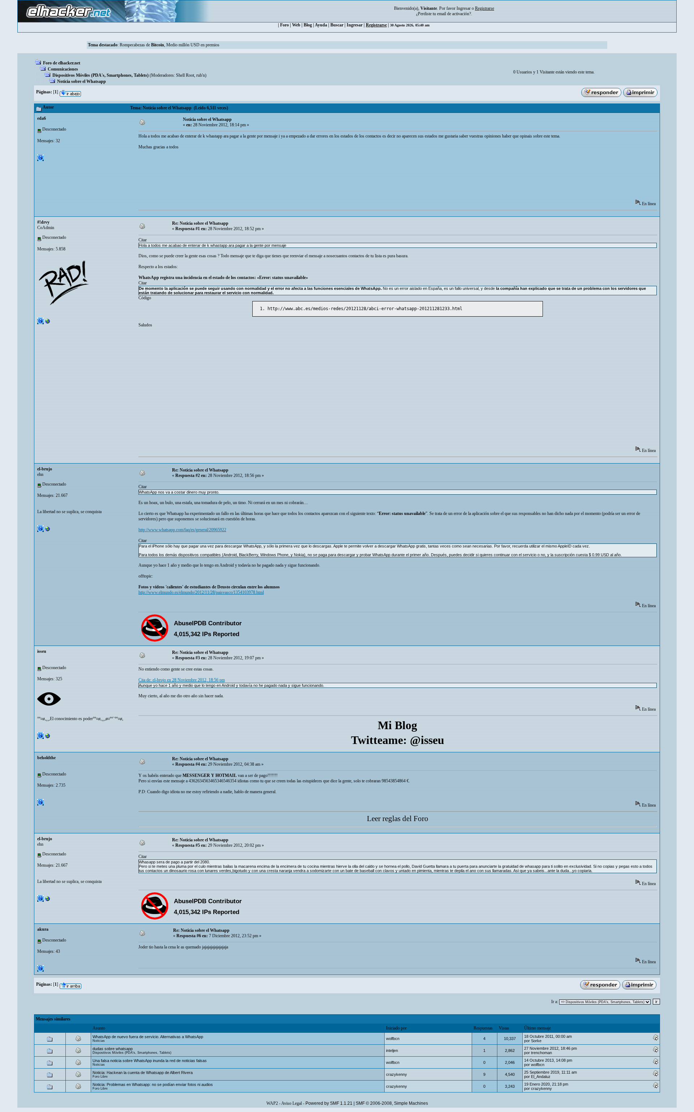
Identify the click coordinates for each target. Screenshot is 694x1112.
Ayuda (321, 25)
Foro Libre (100, 1076)
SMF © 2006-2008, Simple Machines (392, 1103)
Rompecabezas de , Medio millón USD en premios (169, 44)
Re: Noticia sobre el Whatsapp (200, 223)
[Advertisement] (270, 177)
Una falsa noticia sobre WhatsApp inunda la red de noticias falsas (150, 1060)
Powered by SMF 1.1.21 (328, 1103)
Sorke (536, 1041)
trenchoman (541, 1052)
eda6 (41, 118)
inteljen (392, 1050)
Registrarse (376, 25)
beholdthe (46, 757)
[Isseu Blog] (48, 737)
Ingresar (464, 8)
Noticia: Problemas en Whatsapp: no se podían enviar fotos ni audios (153, 1084)
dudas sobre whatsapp (113, 1049)
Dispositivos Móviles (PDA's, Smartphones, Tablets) (100, 75)
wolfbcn (392, 1038)
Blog (308, 25)
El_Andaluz (541, 1076)
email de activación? (454, 13)
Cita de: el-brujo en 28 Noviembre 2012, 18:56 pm (181, 679)
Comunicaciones (63, 69)
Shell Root (185, 75)
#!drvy (43, 222)
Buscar (336, 25)
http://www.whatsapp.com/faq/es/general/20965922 (182, 529)
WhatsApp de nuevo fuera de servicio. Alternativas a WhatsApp (148, 1037)
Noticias (99, 1041)
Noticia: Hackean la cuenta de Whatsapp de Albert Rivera (143, 1072)
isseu (41, 651)
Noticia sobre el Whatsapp (81, 81)
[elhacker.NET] (48, 530)
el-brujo (44, 469)
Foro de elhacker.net (61, 62)
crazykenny (396, 1074)
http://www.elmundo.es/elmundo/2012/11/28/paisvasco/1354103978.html (201, 592)
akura (42, 929)
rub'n (200, 75)
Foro (284, 25)
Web (296, 25)
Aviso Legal (291, 1103)
